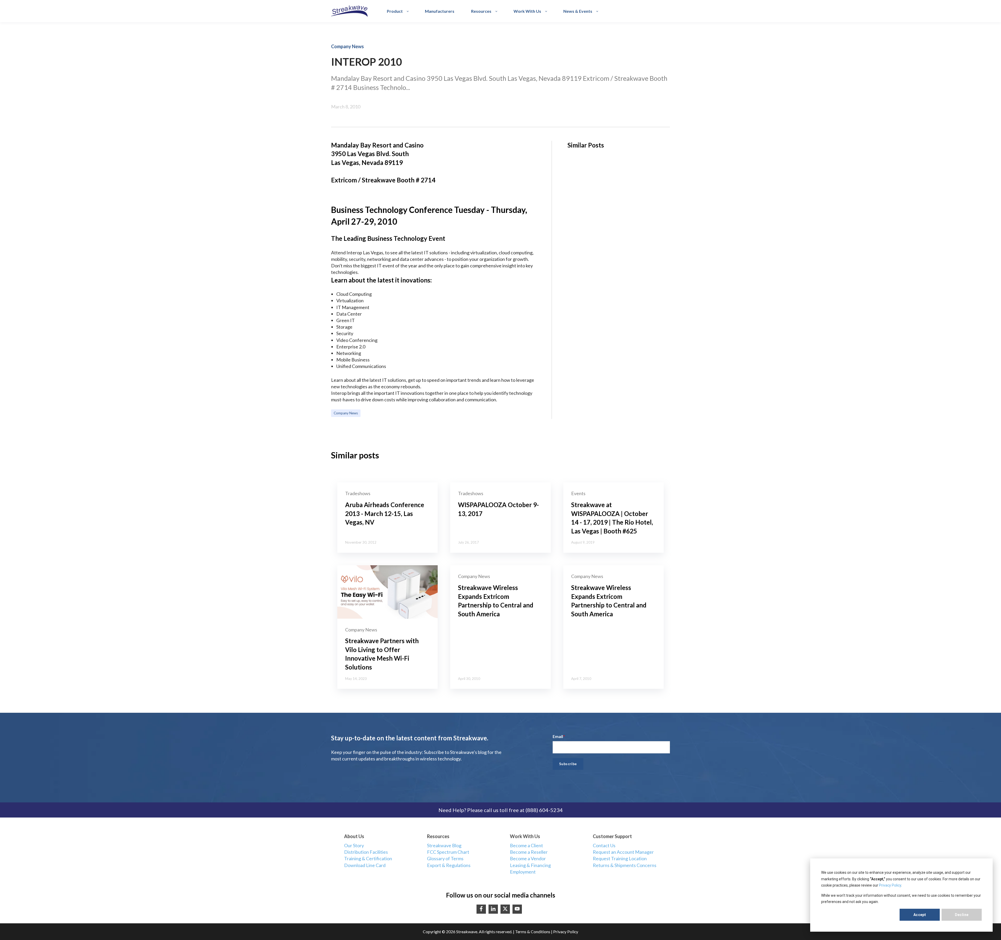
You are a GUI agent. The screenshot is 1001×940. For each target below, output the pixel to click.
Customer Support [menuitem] (612, 836)
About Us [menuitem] (354, 836)
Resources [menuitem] (438, 836)
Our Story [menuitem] (354, 845)
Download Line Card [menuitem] (365, 865)
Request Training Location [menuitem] (620, 858)
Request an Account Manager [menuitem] (623, 852)
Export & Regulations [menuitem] (449, 865)
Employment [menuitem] (523, 872)
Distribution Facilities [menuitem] (366, 852)
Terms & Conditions (532, 931)
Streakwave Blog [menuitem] (444, 845)
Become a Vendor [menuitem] (528, 858)
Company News (346, 413)
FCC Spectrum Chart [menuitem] (448, 852)
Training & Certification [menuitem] (368, 858)
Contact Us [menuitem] (604, 845)
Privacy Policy (890, 885)
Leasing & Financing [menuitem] (530, 865)
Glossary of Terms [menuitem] (445, 858)
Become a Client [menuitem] (526, 845)
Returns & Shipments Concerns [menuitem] (624, 865)
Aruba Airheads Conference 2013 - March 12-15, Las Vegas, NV (384, 513)
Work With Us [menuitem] (525, 836)
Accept (919, 915)
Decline (962, 915)
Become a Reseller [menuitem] (529, 852)
